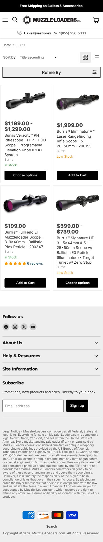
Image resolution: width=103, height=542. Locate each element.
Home (6, 45)
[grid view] (85, 57)
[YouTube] (33, 326)
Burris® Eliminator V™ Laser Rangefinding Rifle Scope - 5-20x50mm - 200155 (75, 138)
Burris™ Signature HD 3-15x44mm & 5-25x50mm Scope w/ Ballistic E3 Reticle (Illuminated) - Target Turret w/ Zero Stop (75, 250)
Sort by (9, 57)
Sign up (77, 405)
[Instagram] (15, 326)
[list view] (96, 57)
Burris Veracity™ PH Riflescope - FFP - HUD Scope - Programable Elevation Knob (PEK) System (25, 145)
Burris (8, 159)
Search (51, 526)
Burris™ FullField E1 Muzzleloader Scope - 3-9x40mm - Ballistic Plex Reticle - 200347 (24, 239)
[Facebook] (6, 326)
